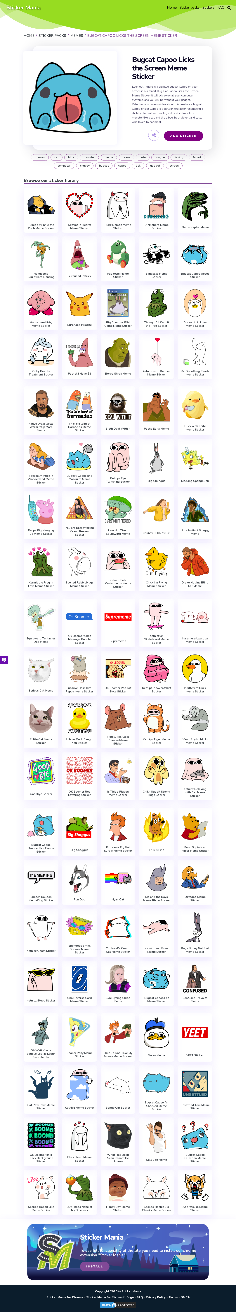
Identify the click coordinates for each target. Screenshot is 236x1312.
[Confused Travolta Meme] (195, 979)
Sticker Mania (23, 7)
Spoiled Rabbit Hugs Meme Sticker (79, 584)
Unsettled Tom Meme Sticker (195, 1106)
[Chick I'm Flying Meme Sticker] (156, 561)
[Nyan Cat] (118, 878)
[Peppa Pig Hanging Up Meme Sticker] (41, 509)
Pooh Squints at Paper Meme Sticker (195, 849)
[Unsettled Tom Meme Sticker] (195, 1084)
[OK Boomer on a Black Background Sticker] (41, 1135)
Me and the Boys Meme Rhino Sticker (156, 898)
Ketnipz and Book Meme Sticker (156, 950)
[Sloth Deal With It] (118, 406)
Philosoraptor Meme (195, 227)
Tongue (160, 157)
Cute (143, 157)
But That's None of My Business (79, 1208)
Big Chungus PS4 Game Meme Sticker (118, 324)
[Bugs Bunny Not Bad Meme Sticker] (195, 927)
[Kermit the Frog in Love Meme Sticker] (41, 561)
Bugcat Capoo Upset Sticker (195, 275)
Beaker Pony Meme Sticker (80, 1054)
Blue (71, 157)
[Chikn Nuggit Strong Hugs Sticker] (156, 770)
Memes (40, 157)
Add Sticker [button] (183, 136)
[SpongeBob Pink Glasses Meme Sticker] (79, 926)
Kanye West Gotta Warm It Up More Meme (41, 427)
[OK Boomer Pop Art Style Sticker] (118, 669)
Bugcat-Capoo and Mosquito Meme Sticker (79, 479)
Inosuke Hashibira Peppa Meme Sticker (79, 689)
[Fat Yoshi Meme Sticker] (118, 254)
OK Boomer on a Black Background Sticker (41, 1158)
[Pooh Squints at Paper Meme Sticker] (195, 826)
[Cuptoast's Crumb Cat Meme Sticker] (118, 927)
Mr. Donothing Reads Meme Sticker (195, 373)
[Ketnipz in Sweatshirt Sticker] (156, 669)
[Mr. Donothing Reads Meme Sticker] (195, 352)
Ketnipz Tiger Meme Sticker (156, 741)
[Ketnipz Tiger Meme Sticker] (156, 718)
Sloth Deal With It (118, 428)
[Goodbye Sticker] (41, 771)
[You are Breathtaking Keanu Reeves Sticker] (79, 508)
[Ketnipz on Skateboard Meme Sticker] (156, 617)
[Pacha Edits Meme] (156, 406)
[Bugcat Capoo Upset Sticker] (195, 254)
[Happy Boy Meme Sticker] (118, 1187)
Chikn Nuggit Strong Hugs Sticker (156, 793)
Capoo (122, 166)
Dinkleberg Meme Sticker (157, 226)
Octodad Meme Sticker (195, 898)
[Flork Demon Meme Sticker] (118, 205)
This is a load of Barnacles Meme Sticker (79, 427)
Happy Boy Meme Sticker (118, 1208)
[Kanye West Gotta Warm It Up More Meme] (41, 404)
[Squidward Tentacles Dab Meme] (41, 617)
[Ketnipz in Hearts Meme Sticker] (79, 205)
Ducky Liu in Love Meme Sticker (194, 324)
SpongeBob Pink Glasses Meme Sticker (79, 949)
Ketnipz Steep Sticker (41, 1000)
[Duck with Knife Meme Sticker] (195, 405)
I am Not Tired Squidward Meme (118, 532)
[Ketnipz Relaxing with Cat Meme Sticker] (195, 770)
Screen (174, 166)
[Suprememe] (118, 618)
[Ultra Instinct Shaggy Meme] (195, 509)
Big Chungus (156, 481)
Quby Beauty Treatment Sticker (41, 373)
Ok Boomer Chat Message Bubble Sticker (79, 639)
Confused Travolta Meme (195, 999)
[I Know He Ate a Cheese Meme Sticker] (118, 717)
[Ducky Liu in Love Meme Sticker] (195, 303)
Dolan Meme (156, 1055)
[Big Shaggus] (79, 827)
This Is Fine (156, 850)
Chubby (85, 166)
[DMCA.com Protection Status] (118, 1308)
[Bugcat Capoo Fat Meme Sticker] (156, 979)
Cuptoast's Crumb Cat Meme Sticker (118, 950)
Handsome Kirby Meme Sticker (41, 324)
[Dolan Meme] (156, 1033)
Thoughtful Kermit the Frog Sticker (156, 324)
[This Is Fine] (156, 827)
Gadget (155, 166)
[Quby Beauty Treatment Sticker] (41, 352)
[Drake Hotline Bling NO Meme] (195, 561)
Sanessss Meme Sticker (156, 275)
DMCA (185, 1297)
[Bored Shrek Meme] (118, 352)
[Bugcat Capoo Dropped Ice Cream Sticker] (41, 825)
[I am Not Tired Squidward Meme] (118, 509)
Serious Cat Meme (41, 690)
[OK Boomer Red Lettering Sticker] (79, 770)
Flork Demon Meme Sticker (118, 226)
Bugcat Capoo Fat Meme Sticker (156, 999)
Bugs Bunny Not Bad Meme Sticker (195, 950)
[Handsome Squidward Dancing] (41, 254)
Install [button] (94, 1267)
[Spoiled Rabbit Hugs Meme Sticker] (79, 561)
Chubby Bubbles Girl (156, 533)
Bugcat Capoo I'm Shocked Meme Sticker (157, 1106)
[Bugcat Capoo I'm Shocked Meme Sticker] (156, 1083)
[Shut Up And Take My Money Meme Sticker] (118, 1032)
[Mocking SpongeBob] (195, 458)
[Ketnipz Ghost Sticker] (41, 928)
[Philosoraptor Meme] (195, 206)
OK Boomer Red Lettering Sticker (79, 793)
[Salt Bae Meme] (156, 1137)
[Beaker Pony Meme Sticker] (79, 1032)
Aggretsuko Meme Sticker (195, 1208)
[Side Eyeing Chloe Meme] (118, 979)
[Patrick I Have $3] (79, 352)
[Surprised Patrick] (79, 255)
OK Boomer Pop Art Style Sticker (118, 689)
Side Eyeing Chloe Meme (118, 999)
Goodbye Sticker (41, 794)
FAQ (140, 1297)
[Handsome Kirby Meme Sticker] (41, 303)
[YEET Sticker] (195, 1033)
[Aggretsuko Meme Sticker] (195, 1187)
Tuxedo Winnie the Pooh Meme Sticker (41, 226)
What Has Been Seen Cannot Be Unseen (118, 1158)
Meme (109, 157)
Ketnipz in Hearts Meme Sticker (79, 226)
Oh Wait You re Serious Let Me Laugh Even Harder (41, 1054)
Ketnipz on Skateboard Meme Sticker (156, 639)
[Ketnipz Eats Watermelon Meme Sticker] (118, 561)
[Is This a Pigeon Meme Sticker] (118, 770)
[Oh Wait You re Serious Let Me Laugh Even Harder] (41, 1031)
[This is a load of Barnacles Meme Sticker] (79, 404)
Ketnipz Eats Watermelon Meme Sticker (118, 584)
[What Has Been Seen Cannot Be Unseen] (118, 1135)
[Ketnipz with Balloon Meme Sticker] (156, 352)
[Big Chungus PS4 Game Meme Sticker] (118, 303)
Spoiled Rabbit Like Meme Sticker (41, 1208)
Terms (173, 1297)
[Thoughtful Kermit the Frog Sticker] (156, 303)
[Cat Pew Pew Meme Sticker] (41, 1084)
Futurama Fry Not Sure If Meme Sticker (118, 849)
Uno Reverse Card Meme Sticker (79, 999)
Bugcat (104, 166)
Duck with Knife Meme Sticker (195, 427)
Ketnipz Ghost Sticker (41, 951)
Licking (178, 157)
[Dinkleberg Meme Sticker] (156, 205)
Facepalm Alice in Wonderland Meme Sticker (41, 479)
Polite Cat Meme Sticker (41, 741)
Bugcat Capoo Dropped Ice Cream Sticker (41, 848)
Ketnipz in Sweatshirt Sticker (156, 689)
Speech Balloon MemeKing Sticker (41, 898)
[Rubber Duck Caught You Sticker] (79, 718)
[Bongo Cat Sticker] (118, 1085)
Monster (89, 157)
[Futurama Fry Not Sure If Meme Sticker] (118, 826)
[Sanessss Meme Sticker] (156, 254)
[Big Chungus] (156, 458)
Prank (126, 157)
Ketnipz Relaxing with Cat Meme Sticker (195, 792)
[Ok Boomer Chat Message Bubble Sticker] (79, 617)
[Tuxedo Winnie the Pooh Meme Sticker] (41, 205)
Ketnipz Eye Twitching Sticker (118, 480)
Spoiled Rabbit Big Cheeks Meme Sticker (156, 1208)
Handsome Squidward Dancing (41, 275)
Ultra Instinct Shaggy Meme (195, 532)
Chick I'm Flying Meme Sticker (156, 584)
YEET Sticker (195, 1055)
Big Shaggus (79, 850)
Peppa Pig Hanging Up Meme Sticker (41, 532)
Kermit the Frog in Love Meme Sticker (41, 584)
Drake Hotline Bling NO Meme (195, 584)
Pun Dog (79, 899)
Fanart (197, 157)
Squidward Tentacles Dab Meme (40, 640)
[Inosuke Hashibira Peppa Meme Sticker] (79, 669)
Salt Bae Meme (156, 1159)
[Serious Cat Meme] (41, 669)
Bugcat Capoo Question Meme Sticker (195, 1158)
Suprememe (118, 641)
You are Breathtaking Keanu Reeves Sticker (79, 531)
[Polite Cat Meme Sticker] (41, 718)
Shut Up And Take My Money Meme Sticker (117, 1054)
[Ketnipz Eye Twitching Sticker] (118, 457)
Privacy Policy (156, 1297)
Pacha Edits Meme (156, 428)
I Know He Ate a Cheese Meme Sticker (118, 740)
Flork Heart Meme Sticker (79, 1159)
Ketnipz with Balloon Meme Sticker (157, 373)
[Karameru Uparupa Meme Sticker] (195, 617)
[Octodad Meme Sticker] (195, 878)
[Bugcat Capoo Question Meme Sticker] (195, 1135)
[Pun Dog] (79, 878)
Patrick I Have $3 (79, 373)
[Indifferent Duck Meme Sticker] (195, 669)
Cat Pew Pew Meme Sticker (41, 1106)
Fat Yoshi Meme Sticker (118, 275)
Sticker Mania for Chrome (64, 1297)
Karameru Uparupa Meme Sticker (195, 640)
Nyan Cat (118, 899)
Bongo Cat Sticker (118, 1107)
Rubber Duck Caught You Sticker (79, 741)
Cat (56, 157)
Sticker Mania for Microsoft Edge (110, 1297)
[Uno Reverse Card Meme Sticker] (79, 979)
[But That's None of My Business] (79, 1187)
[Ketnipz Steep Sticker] (41, 979)
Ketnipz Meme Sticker (79, 1107)
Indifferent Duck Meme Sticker (195, 689)
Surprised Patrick (79, 276)
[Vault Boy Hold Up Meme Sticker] (195, 718)
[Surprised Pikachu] (79, 304)
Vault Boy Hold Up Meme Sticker (195, 741)
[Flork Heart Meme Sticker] (79, 1136)
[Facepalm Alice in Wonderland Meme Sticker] (41, 456)
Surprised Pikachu (79, 325)
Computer (64, 166)
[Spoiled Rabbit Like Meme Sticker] (41, 1187)
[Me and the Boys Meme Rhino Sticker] (156, 878)
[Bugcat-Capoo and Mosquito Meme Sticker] (79, 456)
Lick (138, 166)
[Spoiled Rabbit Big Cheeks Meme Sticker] (156, 1187)
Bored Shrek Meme (118, 373)
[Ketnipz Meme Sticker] (79, 1085)
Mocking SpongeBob (195, 481)
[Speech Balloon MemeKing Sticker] (41, 878)
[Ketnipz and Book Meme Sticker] (156, 927)
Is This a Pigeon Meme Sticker (118, 793)
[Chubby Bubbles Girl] (156, 510)
